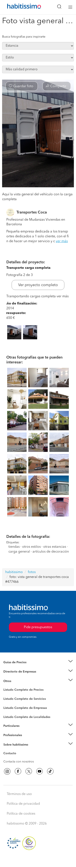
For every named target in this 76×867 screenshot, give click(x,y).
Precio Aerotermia (15, 671)
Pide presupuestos (38, 860)
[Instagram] (7, 771)
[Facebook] (18, 771)
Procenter (9, 698)
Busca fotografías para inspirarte (23, 36)
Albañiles (9, 710)
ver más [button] (62, 241)
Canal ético (11, 754)
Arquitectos (11, 714)
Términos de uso (19, 794)
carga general (19, 551)
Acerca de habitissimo (18, 749)
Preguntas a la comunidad (20, 690)
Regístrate (10, 735)
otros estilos (31, 547)
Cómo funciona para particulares (25, 731)
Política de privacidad (23, 804)
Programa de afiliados (18, 758)
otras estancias (54, 547)
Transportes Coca (31, 212)
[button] (38, 662)
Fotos (7, 694)
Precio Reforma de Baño (19, 667)
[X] (29, 771)
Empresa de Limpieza (17, 680)
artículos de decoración (51, 551)
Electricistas (11, 706)
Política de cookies (21, 813)
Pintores (8, 702)
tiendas (14, 547)
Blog (6, 686)
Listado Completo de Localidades (26, 717)
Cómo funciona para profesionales (26, 740)
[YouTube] (39, 771)
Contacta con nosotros (18, 761)
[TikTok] (50, 771)
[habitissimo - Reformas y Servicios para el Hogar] (19, 7)
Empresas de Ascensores (20, 676)
